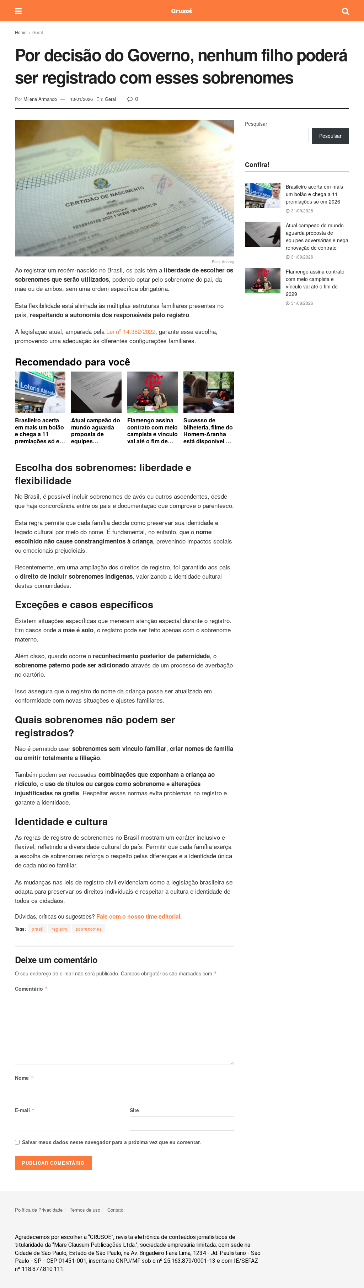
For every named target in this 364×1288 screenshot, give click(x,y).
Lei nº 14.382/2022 (130, 331)
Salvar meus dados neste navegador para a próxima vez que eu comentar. (111, 1142)
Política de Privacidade (39, 1209)
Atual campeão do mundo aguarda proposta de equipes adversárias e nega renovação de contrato (317, 236)
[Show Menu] (18, 10)
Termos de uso (85, 1209)
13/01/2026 (81, 99)
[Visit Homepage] (181, 11)
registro (60, 929)
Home (21, 32)
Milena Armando (40, 99)
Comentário (31, 988)
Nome (24, 1077)
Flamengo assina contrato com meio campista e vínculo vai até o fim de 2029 (315, 282)
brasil (37, 929)
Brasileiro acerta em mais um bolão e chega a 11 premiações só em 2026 (314, 194)
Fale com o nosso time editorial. (139, 916)
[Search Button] (345, 10)
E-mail (25, 1110)
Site (134, 1110)
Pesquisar (256, 123)
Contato (115, 1209)
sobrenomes (89, 929)
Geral (37, 32)
